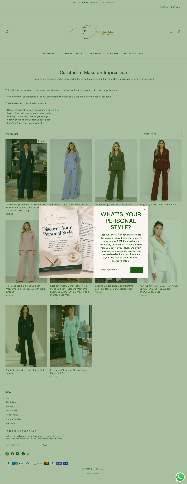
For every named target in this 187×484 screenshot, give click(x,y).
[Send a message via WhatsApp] (180, 477)
